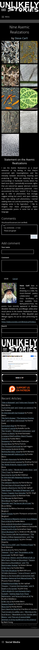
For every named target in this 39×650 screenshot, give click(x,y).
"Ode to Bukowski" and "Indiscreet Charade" (18, 402)
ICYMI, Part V (6, 568)
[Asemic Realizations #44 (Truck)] (29, 122)
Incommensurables (9, 495)
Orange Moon (7, 444)
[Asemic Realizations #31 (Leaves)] (10, 75)
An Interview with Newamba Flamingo (16, 477)
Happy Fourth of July (9, 529)
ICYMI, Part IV (7, 601)
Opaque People (7, 604)
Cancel (15, 279)
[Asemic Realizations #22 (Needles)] (29, 52)
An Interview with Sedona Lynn (13, 454)
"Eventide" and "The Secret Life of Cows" (17, 503)
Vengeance (6, 441)
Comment (6, 257)
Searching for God (8, 475)
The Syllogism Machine (10, 482)
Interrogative (6, 449)
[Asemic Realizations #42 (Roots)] (10, 122)
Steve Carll (21, 38)
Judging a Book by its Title (11, 488)
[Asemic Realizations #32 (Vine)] (29, 75)
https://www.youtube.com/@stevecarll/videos (19, 322)
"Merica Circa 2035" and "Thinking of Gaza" (17, 545)
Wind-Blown (6, 501)
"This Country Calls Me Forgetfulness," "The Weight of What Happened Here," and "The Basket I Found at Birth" (18, 537)
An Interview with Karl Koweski (13, 413)
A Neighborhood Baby (10, 583)
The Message (6, 498)
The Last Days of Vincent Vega (13, 485)
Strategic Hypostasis (9, 459)
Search (4, 326)
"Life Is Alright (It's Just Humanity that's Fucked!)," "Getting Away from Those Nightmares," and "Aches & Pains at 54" (16, 593)
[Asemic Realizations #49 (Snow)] (10, 145)
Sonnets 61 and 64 (9, 428)
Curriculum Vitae (8, 426)
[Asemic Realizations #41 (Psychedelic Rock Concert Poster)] (29, 98)
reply (34, 236)
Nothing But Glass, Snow (11, 451)
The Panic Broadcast (9, 570)
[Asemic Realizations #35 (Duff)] (10, 98)
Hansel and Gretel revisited (12, 462)
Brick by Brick (7, 550)
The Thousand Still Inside (11, 446)
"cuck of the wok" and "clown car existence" (18, 408)
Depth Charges (7, 513)
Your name (6, 247)
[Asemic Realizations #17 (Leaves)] (10, 52)
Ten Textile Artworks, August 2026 (14, 464)
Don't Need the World (10, 609)
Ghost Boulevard (8, 532)
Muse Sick (5, 607)
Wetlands (5, 508)
